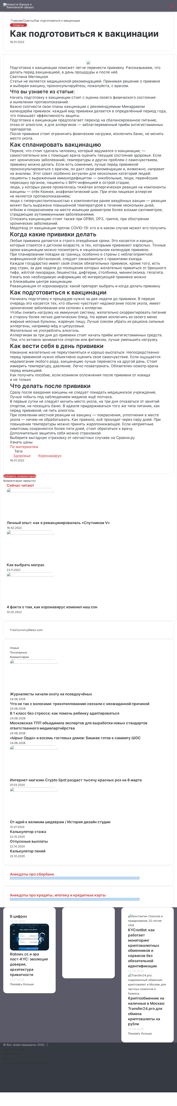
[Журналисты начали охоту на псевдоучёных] (33, 662)
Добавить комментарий (19, 476)
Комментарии (19, 657)
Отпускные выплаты (29, 841)
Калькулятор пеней (27, 851)
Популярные (18, 652)
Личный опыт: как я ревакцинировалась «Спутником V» (58, 523)
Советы (28, 20)
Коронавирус (50, 456)
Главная (16, 20)
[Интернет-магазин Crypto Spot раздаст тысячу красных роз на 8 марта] (33, 748)
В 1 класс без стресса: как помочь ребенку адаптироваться (64, 713)
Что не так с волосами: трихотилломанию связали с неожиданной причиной (79, 704)
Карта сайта (11, 1053)
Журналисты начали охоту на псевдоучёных (51, 694)
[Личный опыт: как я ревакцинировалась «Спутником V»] (30, 491)
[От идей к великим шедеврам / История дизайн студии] (33, 790)
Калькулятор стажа (28, 832)
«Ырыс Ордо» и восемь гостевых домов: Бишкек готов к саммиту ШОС (75, 738)
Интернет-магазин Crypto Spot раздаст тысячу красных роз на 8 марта (76, 780)
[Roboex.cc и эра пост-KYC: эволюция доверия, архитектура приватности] (29, 949)
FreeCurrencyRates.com (26, 630)
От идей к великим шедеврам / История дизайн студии (60, 822)
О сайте (8, 1058)
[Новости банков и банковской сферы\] (23, 6)
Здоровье (22, 456)
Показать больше (22, 984)
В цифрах (18, 916)
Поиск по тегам (14, 1049)
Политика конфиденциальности (25, 1063)
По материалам (24, 447)
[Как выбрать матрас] (30, 533)
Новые (14, 648)
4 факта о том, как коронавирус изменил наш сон (52, 607)
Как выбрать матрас (25, 565)
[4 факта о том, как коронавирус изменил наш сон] (30, 575)
